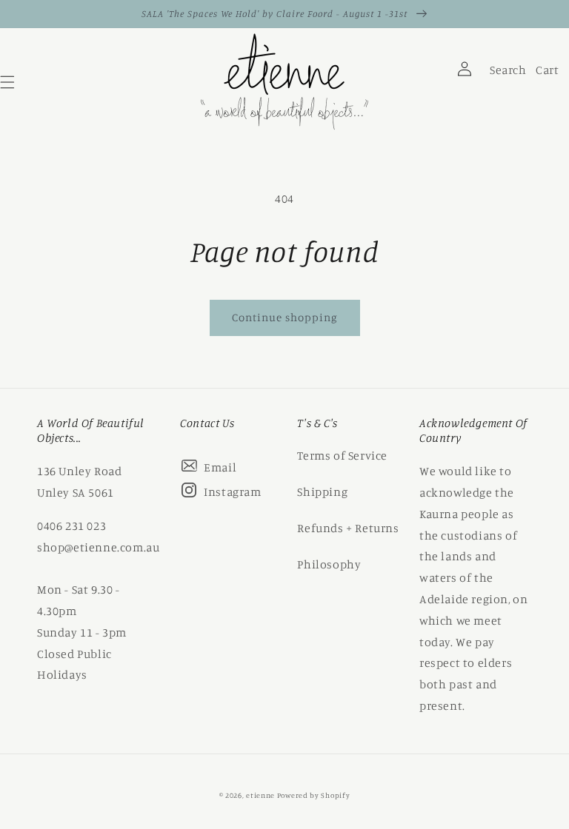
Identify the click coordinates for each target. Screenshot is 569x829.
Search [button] (506, 73)
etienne (261, 795)
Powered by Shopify (313, 795)
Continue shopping (285, 317)
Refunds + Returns (348, 527)
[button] (423, 86)
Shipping (322, 491)
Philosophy (329, 564)
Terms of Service (342, 455)
